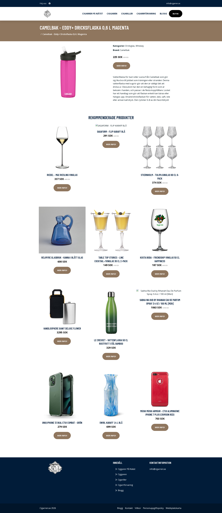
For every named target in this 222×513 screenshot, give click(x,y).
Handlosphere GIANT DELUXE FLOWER (62, 328)
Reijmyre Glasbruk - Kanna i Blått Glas (62, 257)
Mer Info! (121, 65)
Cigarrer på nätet (92, 13)
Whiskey (140, 45)
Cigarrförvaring (146, 13)
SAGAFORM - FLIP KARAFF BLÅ (111, 131)
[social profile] (50, 3)
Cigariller (127, 13)
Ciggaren (112, 13)
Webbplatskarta (173, 508)
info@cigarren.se (173, 3)
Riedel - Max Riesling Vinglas (62, 174)
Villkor (138, 508)
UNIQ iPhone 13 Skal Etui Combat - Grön (62, 422)
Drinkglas (130, 45)
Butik (176, 13)
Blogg (163, 13)
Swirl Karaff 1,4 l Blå (111, 422)
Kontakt (129, 508)
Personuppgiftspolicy (153, 508)
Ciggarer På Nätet (126, 469)
